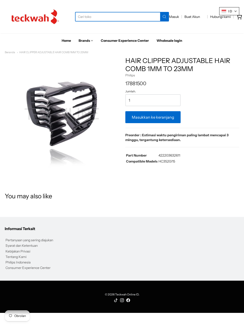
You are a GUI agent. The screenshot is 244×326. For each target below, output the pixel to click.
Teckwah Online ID (127, 294)
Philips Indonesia (17, 262)
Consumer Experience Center (28, 268)
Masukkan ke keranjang (153, 117)
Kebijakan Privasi (17, 251)
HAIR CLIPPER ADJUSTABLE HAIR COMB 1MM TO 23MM (53, 52)
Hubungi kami (220, 17)
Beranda (10, 52)
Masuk (174, 17)
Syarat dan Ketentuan (21, 245)
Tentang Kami (15, 257)
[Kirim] (164, 16)
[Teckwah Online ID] (35, 16)
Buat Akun (192, 17)
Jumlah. (130, 91)
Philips (130, 75)
